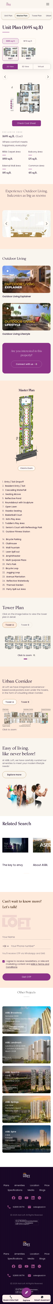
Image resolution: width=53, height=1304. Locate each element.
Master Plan (22, 15)
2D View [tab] (10, 66)
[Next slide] (46, 223)
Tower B (25, 624)
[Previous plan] (5, 76)
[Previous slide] (6, 223)
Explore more (14, 774)
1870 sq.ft (27, 41)
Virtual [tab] (41, 66)
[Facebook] (13, 1198)
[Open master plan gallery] (26, 429)
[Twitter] (39, 1198)
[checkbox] (3, 961)
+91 (6, 946)
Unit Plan (8, 15)
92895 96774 (18, 1207)
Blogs (42, 1190)
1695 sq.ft (10, 41)
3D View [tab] (25, 66)
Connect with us (24, 364)
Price (46, 1185)
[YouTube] (26, 1198)
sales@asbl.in (39, 1207)
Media (31, 1190)
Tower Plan (37, 15)
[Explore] (26, 1292)
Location (34, 1185)
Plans (6, 1185)
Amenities (19, 1185)
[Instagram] (20, 1198)
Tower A (9, 624)
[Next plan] (48, 76)
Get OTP (26, 977)
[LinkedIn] (33, 1198)
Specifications (15, 1190)
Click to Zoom (26, 468)
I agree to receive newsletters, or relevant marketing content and (27, 964)
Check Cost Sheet (26, 123)
